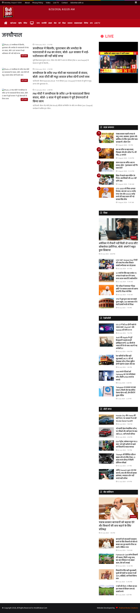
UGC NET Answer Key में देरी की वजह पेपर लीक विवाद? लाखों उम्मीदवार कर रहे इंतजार (126, 263)
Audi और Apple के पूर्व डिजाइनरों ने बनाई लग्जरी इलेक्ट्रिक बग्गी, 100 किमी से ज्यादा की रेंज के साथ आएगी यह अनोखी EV (126, 343)
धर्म (59, 23)
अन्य (91, 23)
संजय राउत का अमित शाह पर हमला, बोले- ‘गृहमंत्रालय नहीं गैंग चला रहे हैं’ (127, 165)
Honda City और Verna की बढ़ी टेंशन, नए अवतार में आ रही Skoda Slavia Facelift (126, 418)
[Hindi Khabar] (8, 12)
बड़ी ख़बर (13, 23)
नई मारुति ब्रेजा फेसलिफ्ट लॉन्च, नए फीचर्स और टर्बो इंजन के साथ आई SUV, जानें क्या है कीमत (126, 431)
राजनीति (44, 23)
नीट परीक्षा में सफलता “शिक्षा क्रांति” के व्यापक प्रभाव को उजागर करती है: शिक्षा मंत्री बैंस (127, 289)
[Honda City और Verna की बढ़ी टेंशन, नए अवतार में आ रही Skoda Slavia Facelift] (106, 419)
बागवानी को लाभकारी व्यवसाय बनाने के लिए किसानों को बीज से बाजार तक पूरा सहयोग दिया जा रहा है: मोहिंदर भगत (126, 543)
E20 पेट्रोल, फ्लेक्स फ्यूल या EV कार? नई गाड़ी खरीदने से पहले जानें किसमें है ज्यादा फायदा (127, 444)
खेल (55, 23)
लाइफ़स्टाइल (78, 23)
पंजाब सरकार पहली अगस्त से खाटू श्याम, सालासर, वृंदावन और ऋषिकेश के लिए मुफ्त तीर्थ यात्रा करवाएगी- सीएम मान (127, 138)
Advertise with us (76, 2)
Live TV (56, 2)
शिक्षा (64, 23)
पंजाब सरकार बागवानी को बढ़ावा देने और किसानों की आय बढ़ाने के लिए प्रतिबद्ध (116, 526)
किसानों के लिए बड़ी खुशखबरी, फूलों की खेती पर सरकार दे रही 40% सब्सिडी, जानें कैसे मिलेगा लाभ (126, 574)
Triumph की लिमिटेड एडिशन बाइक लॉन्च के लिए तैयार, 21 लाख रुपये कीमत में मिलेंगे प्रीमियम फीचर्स (126, 458)
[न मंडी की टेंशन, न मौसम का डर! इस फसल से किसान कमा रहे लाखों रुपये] (106, 590)
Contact (65, 2)
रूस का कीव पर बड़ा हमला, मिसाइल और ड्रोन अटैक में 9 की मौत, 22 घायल (126, 152)
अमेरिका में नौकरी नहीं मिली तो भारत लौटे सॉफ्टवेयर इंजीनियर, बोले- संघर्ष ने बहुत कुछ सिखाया (118, 247)
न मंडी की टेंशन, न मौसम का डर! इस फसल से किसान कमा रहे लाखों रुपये (126, 589)
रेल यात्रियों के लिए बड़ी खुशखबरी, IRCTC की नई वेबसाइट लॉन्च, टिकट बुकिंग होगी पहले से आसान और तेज (125, 360)
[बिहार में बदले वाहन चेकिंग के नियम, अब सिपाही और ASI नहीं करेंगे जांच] (106, 179)
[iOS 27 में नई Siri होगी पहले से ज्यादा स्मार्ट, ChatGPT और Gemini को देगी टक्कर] (106, 328)
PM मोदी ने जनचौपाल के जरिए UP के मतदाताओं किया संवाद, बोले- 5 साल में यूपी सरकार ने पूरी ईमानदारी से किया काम (61, 98)
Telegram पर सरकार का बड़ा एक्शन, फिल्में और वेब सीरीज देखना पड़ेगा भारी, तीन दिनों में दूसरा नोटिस (126, 391)
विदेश (25, 23)
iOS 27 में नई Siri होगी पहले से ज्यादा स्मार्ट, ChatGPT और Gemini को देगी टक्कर (126, 327)
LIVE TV (97, 23)
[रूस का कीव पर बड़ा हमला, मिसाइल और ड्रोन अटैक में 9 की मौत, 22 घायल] (106, 153)
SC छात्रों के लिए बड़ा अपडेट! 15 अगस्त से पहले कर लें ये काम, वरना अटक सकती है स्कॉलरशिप (126, 276)
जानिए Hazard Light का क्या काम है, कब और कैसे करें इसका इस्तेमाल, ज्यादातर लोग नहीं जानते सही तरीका (126, 474)
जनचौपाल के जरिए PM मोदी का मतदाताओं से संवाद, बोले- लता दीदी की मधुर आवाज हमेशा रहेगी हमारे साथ (61, 75)
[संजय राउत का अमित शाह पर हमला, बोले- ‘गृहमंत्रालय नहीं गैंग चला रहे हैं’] (106, 166)
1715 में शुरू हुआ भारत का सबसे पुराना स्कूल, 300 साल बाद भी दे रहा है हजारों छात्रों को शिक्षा (126, 302)
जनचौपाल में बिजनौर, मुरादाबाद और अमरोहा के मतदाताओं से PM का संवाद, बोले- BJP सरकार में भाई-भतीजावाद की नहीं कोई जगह (61, 52)
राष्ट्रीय (20, 23)
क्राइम (50, 23)
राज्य (38, 23)
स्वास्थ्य (70, 23)
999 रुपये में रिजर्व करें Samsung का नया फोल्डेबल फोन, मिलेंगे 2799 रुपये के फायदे (125, 375)
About (27, 2)
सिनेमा (86, 23)
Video (48, 2)
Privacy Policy (37, 2)
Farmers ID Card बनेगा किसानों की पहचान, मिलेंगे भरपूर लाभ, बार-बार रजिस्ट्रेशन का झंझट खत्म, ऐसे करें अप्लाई (127, 559)
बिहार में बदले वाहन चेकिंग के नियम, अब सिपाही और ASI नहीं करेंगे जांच (126, 178)
